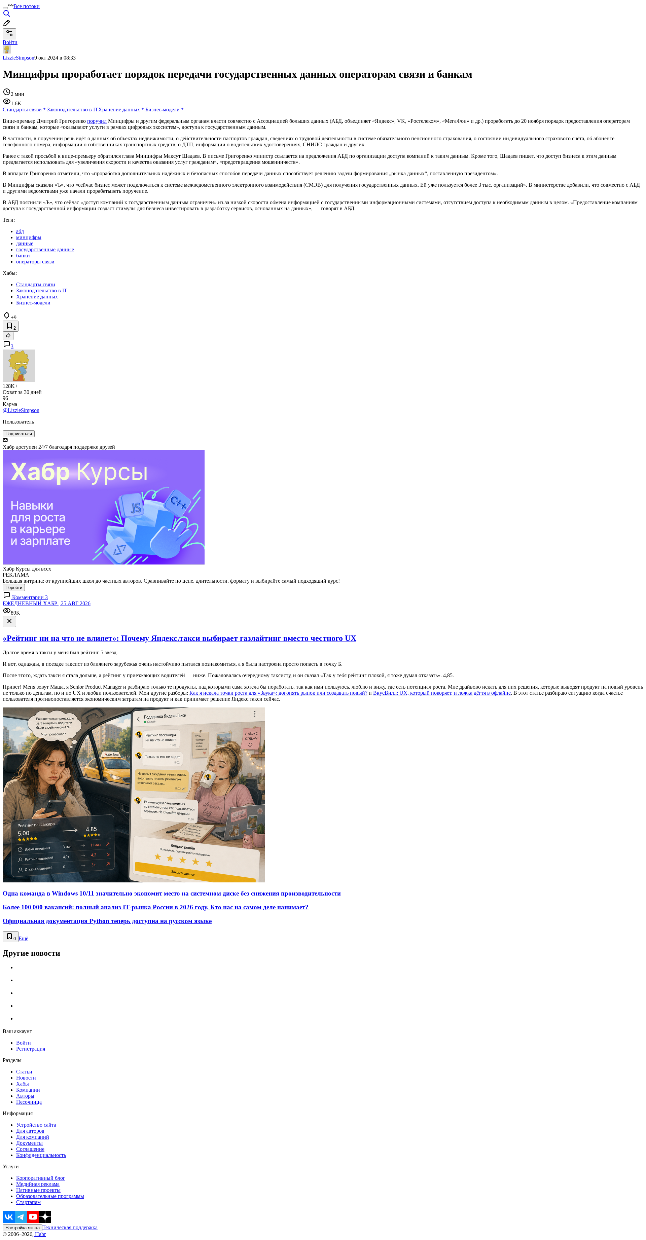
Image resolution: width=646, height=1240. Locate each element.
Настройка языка (22, 1227)
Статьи (24, 1071)
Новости (26, 1078)
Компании (28, 1090)
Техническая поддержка (70, 1227)
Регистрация (30, 1049)
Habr (40, 1234)
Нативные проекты (38, 1190)
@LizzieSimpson (21, 410)
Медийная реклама (38, 1184)
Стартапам (28, 1202)
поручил (97, 121)
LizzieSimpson (18, 58)
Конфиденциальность (41, 1155)
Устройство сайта (36, 1125)
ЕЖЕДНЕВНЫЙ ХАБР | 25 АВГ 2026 (47, 603)
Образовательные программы (50, 1196)
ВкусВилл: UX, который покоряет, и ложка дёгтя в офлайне (442, 693)
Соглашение (30, 1149)
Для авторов (30, 1131)
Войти (23, 1043)
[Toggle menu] (5, 8)
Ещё (23, 938)
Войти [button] (10, 42)
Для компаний (32, 1137)
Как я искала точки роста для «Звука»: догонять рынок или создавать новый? (278, 693)
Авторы (25, 1096)
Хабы (22, 1084)
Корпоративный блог (40, 1178)
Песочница (29, 1102)
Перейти (13, 587)
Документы (29, 1143)
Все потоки (26, 6)
